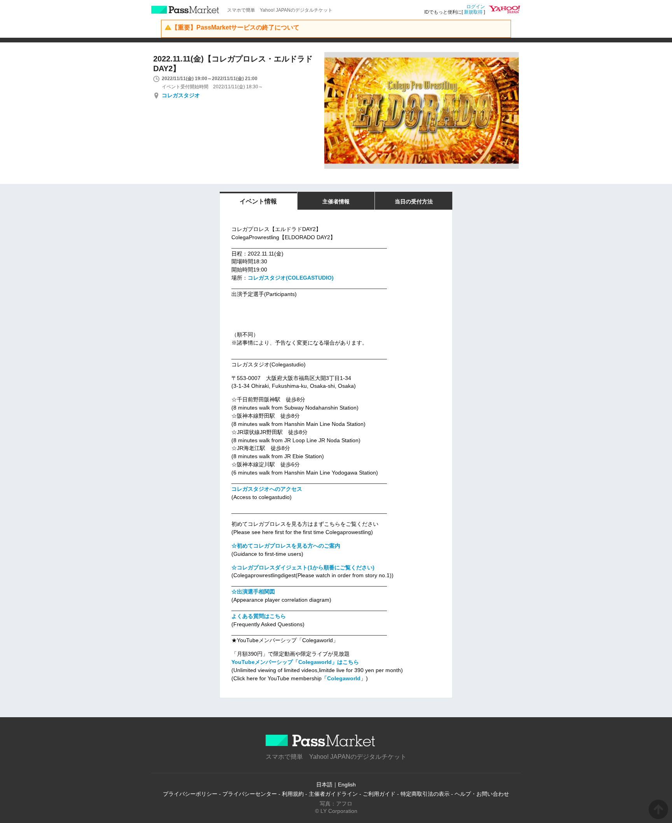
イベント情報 (258, 201)
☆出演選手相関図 (253, 591)
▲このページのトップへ (658, 809)
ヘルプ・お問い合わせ (482, 794)
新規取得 (473, 12)
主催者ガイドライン (333, 794)
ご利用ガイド (379, 794)
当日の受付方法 (414, 201)
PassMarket (185, 10)
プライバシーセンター (249, 794)
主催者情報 (336, 201)
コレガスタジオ (181, 95)
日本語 (324, 784)
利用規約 (293, 794)
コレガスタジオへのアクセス (266, 489)
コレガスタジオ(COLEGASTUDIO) (291, 278)
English (347, 784)
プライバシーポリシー (190, 794)
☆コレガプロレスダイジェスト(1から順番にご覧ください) (302, 567)
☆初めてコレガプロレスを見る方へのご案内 (285, 546)
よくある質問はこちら (258, 616)
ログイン (475, 6)
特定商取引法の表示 (425, 794)
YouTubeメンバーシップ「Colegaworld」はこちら (295, 662)
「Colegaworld (341, 678)
